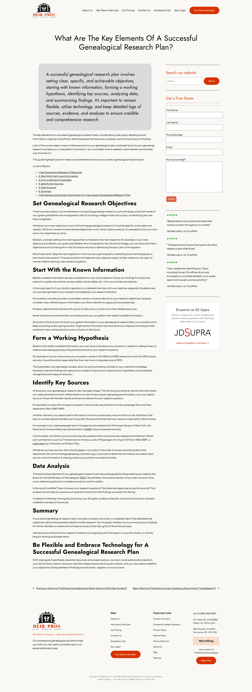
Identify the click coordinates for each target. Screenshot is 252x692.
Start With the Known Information (58, 176)
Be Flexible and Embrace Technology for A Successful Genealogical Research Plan (84, 195)
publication (39, 443)
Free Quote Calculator (204, 10)
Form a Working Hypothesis (54, 179)
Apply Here (206, 660)
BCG (83, 477)
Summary (45, 191)
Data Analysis (47, 187)
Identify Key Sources (50, 183)
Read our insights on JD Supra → (192, 343)
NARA (88, 429)
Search (211, 81)
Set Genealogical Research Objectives (60, 172)
